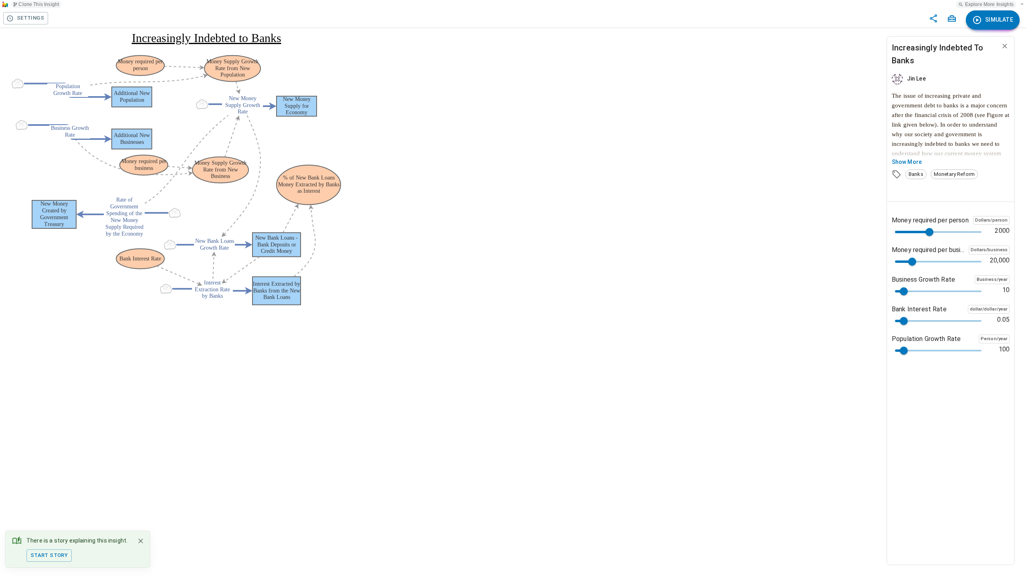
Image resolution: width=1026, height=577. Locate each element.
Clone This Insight (38, 4)
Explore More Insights (989, 4)
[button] (916, 174)
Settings (30, 18)
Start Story (49, 555)
